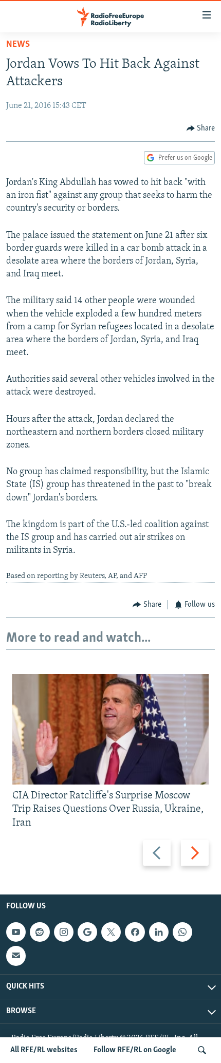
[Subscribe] (16, 955)
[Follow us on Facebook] (134, 932)
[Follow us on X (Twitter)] (111, 932)
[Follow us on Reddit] (39, 932)
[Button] (201, 128)
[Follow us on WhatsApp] (182, 932)
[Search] (202, 1050)
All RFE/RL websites (44, 1050)
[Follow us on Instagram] (63, 932)
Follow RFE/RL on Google (135, 1050)
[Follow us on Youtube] (16, 932)
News (18, 44)
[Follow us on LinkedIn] (159, 932)
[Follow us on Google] (87, 932)
